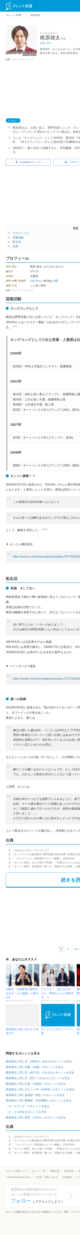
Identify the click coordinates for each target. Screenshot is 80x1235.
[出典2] (44, 529)
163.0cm (35, 280)
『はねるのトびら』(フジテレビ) (30, 850)
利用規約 (67, 1177)
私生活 (17, 241)
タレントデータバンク (23, 59)
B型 (56, 280)
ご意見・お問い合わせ (46, 1177)
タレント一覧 (38, 1171)
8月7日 (34, 271)
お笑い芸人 (46, 43)
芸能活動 (18, 237)
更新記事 (68, 1171)
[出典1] (15, 326)
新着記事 (54, 1171)
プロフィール (21, 233)
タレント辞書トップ (16, 1171)
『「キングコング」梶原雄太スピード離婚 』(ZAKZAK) (43, 858)
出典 (15, 246)
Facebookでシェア (30, 162)
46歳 (63, 38)
